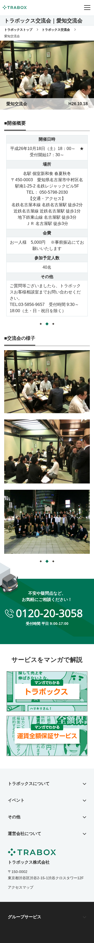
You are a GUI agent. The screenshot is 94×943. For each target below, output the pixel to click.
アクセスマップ (20, 887)
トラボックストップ (18, 30)
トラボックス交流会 (56, 30)
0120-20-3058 (49, 613)
